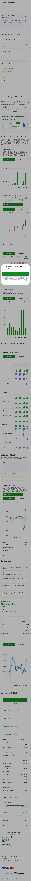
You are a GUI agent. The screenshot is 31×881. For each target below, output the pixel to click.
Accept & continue (15, 273)
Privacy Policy (13, 281)
